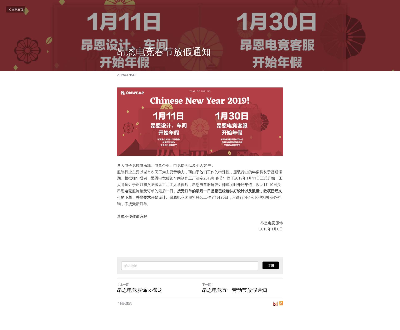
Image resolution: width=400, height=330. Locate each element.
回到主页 (17, 9)
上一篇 (124, 284)
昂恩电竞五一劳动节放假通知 (234, 290)
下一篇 (206, 284)
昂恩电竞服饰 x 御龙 (139, 290)
